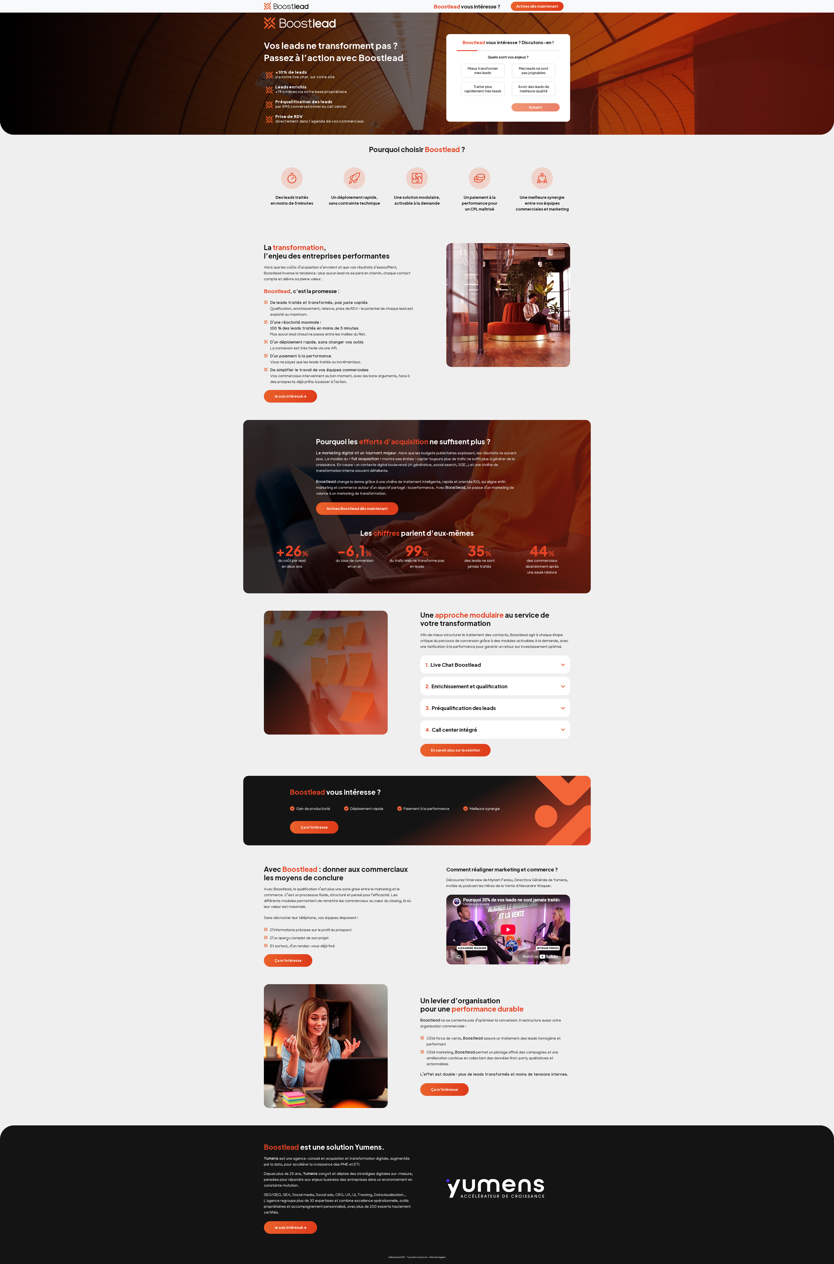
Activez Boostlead (357, 508)
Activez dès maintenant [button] (537, 6)
